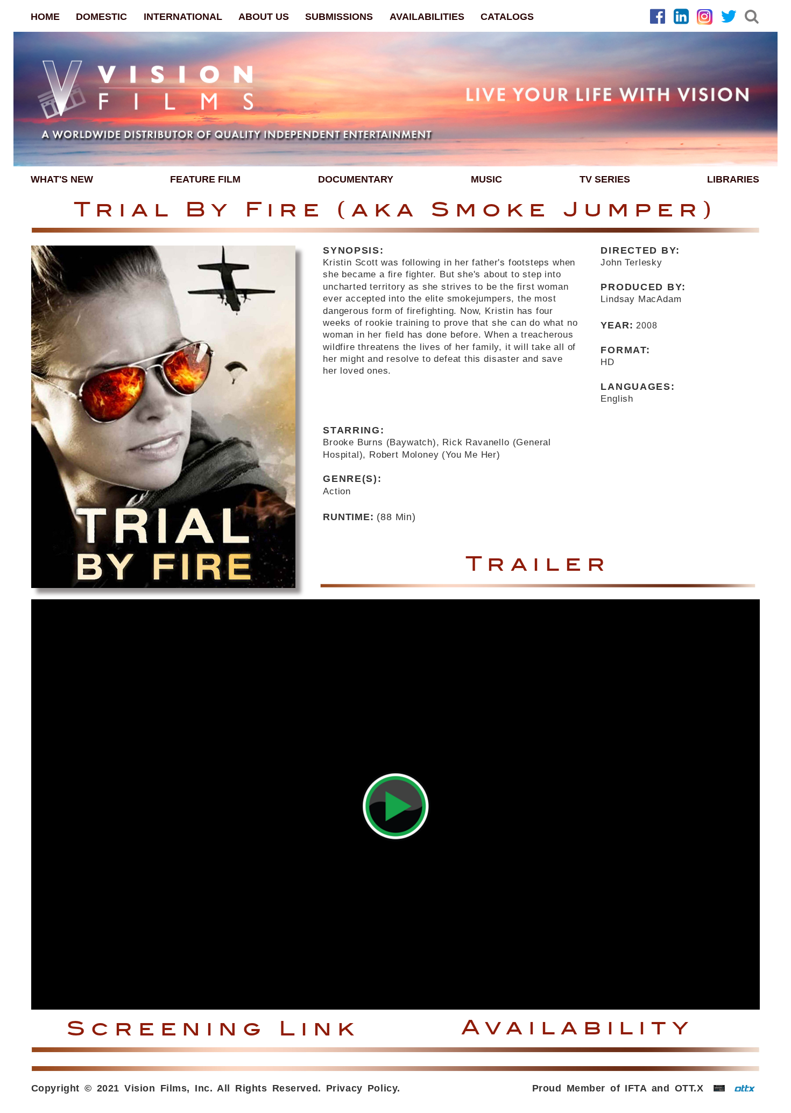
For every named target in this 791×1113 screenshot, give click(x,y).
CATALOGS (507, 16)
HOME (45, 16)
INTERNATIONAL (183, 16)
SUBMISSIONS (339, 16)
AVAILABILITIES (427, 16)
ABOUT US (263, 16)
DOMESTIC (101, 16)
